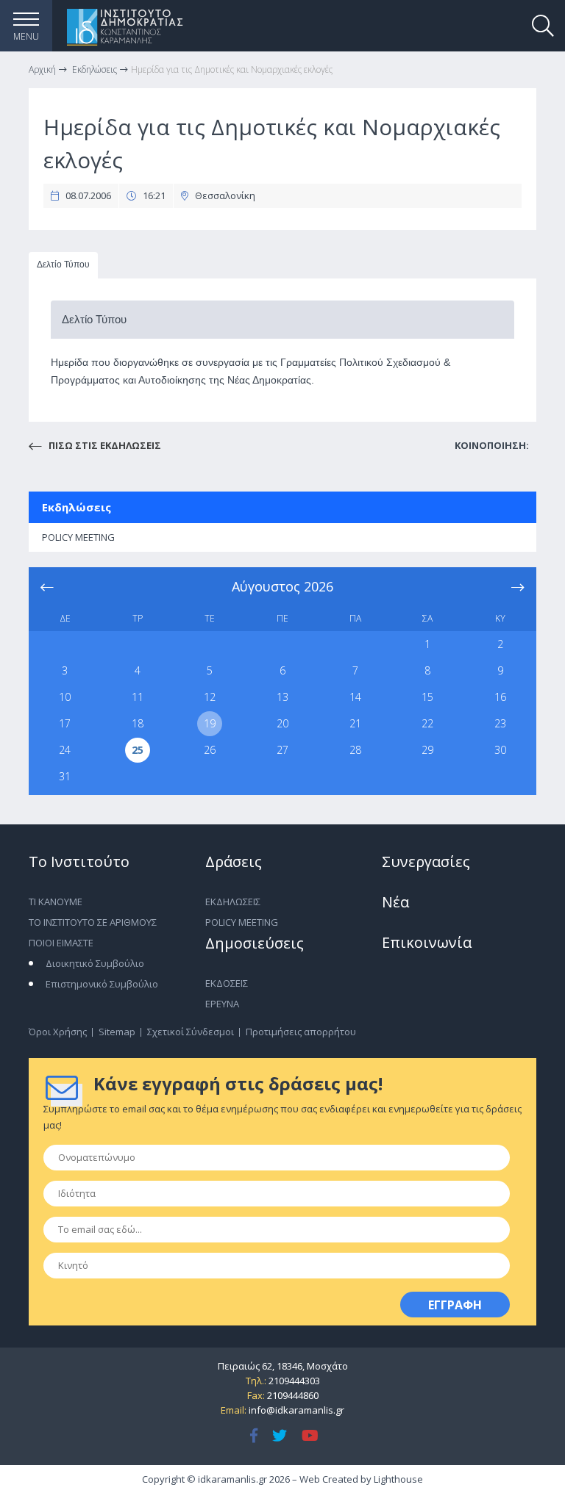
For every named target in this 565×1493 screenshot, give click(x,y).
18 (137, 723)
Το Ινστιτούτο (79, 861)
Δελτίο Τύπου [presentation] (63, 264)
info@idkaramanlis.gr (296, 1410)
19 (210, 723)
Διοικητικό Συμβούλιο (95, 963)
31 (65, 776)
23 (500, 723)
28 (355, 750)
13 (282, 697)
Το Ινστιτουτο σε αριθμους (93, 922)
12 (210, 697)
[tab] (63, 265)
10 (65, 697)
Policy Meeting (241, 922)
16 (500, 697)
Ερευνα (222, 1003)
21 (355, 723)
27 (282, 750)
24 (65, 750)
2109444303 (294, 1380)
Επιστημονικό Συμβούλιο (102, 983)
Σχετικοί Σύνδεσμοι (190, 1031)
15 (427, 697)
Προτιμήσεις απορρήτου (301, 1031)
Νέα (395, 902)
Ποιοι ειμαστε (61, 942)
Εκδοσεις (226, 983)
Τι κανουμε (55, 901)
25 (137, 750)
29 (427, 750)
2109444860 (293, 1395)
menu (26, 36)
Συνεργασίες (426, 861)
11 (137, 697)
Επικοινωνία (427, 942)
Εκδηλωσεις (232, 901)
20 (282, 723)
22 (427, 723)
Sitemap (117, 1031)
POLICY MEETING (78, 537)
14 (355, 697)
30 (500, 750)
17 (65, 723)
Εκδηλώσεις (76, 507)
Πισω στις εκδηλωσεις (103, 445)
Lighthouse (398, 1479)
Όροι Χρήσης (58, 1031)
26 (210, 750)
